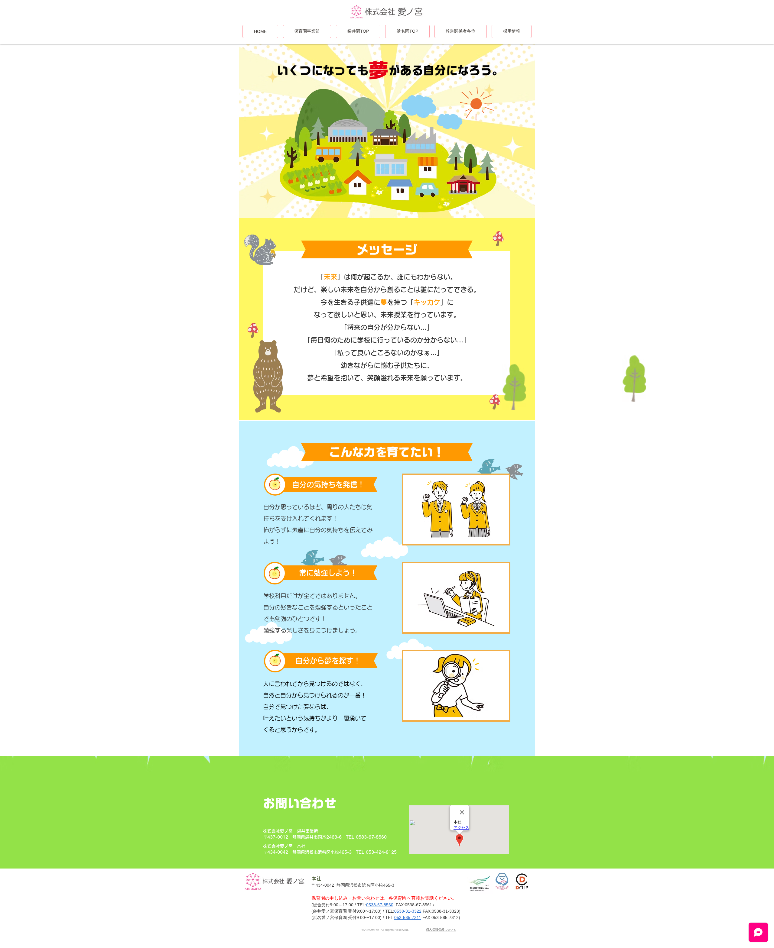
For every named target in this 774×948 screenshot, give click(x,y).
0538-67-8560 (379, 904)
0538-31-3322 (407, 911)
